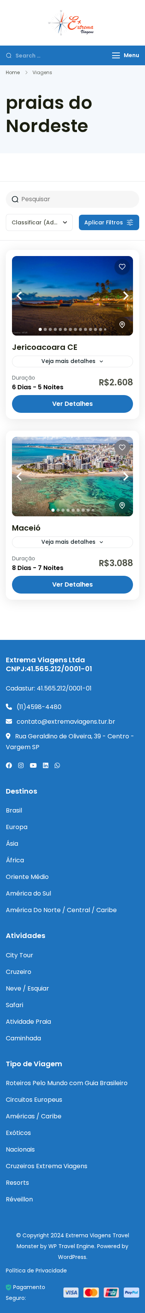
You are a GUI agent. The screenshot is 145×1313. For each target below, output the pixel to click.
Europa (16, 827)
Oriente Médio (27, 876)
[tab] (40, 329)
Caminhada (23, 1038)
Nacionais (20, 1149)
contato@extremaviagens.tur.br (66, 721)
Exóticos (18, 1132)
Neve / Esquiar (27, 988)
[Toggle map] (122, 324)
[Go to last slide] (27, 296)
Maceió (26, 527)
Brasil (14, 810)
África (15, 860)
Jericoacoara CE (44, 347)
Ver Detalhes (72, 403)
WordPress (72, 1257)
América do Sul (28, 893)
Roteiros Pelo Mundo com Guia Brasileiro (67, 1083)
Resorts (17, 1182)
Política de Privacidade (36, 1270)
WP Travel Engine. (72, 1246)
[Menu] (116, 55)
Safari (14, 1005)
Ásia (12, 843)
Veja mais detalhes (68, 361)
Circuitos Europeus (34, 1099)
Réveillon (19, 1199)
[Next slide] (117, 296)
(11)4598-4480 (39, 706)
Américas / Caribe (33, 1116)
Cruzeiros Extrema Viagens (46, 1166)
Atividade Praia (28, 1021)
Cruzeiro (18, 971)
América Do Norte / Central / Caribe (61, 910)
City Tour (19, 955)
